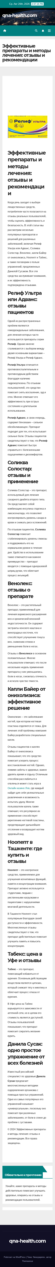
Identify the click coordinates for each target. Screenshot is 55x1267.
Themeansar (27, 1261)
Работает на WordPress (15, 1257)
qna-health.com (19, 15)
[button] (36, 30)
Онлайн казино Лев (19, 788)
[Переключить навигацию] (49, 31)
